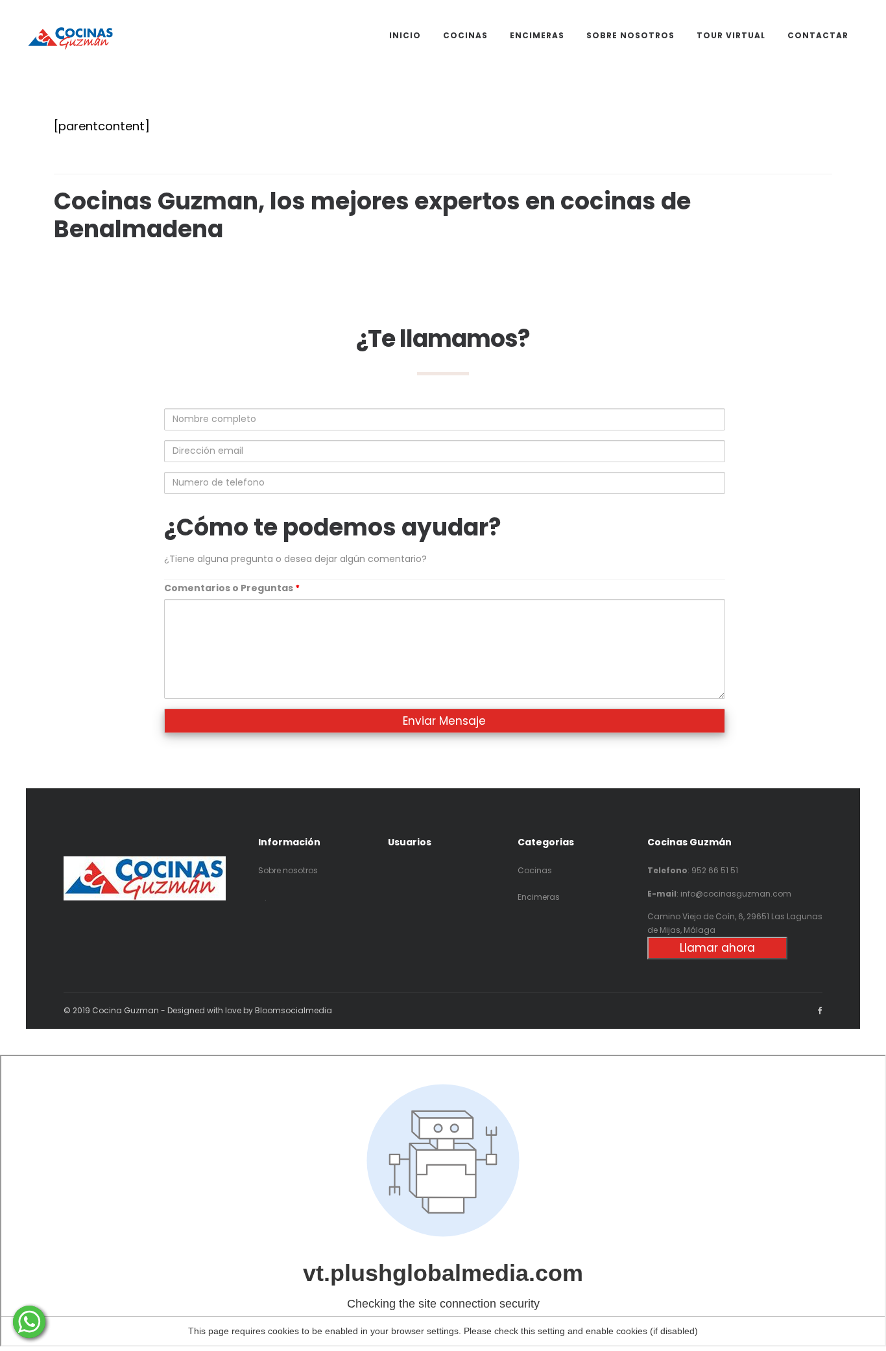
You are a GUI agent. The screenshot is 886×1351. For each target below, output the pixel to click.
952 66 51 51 (714, 870)
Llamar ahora (717, 948)
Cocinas (535, 870)
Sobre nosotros (288, 870)
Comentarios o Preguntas (232, 588)
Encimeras (539, 896)
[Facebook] (820, 1010)
